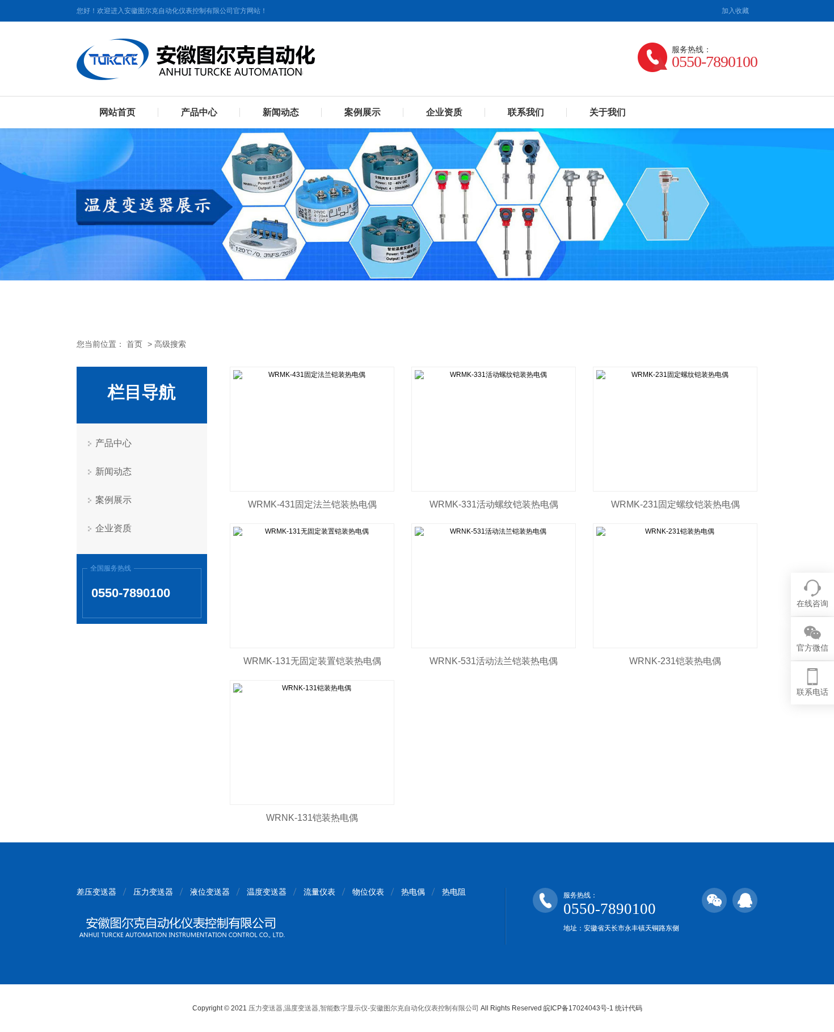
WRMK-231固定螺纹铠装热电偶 (675, 504)
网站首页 (117, 112)
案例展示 (362, 112)
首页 (134, 344)
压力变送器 (153, 891)
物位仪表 (368, 891)
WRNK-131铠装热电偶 (312, 818)
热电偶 (413, 891)
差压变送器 (96, 891)
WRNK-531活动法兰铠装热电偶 (493, 661)
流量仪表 (319, 891)
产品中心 (199, 112)
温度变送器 (267, 891)
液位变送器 (210, 891)
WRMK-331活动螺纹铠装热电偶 (493, 504)
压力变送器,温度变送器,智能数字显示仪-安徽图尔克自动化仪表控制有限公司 (363, 1008)
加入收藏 (735, 11)
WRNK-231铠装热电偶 (675, 661)
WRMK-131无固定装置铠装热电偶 (312, 661)
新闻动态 (281, 112)
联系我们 (526, 112)
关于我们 (607, 112)
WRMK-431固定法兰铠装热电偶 (312, 504)
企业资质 (444, 112)
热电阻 (454, 891)
